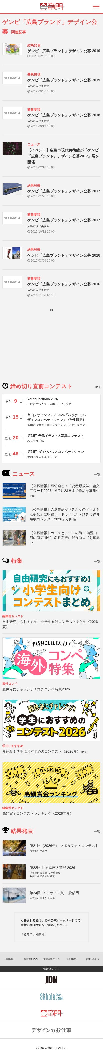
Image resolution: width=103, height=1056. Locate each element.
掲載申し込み (31, 959)
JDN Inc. (61, 1048)
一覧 (97, 474)
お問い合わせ (93, 959)
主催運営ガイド (51, 959)
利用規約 (72, 959)
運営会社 (10, 959)
